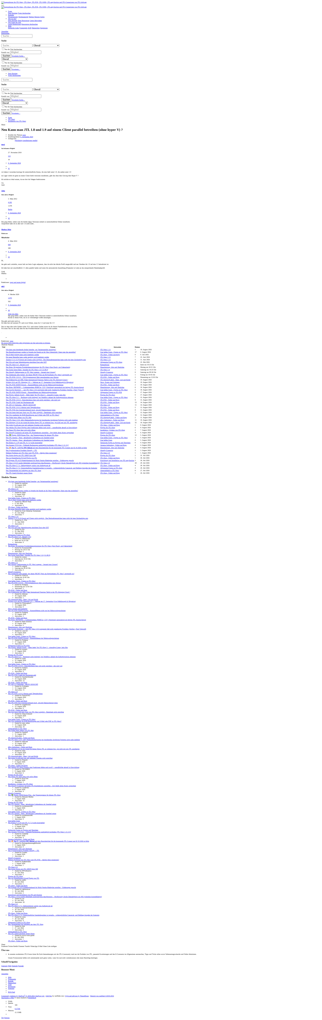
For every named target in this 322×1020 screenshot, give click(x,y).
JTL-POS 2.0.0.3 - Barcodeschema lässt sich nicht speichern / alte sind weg (33, 400)
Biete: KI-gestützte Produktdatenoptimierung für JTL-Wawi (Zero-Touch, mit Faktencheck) (38, 367)
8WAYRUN (32, 998)
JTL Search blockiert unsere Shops (19, 473)
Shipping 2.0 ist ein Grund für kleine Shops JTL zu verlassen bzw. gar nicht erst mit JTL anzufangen (41, 422)
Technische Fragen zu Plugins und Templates (115, 443)
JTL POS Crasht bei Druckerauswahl (20, 402)
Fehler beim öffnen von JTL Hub (18, 417)
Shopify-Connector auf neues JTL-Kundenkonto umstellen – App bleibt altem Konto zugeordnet (40, 433)
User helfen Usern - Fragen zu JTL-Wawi (114, 352)
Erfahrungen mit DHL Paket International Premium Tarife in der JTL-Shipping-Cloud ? (37, 380)
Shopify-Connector (106, 372)
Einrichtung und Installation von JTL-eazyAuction (117, 460)
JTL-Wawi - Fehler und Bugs (110, 425)
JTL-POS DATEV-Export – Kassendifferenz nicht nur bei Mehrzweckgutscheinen (34, 385)
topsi (24, 135)
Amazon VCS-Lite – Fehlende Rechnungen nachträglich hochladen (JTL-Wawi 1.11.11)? (37, 445)
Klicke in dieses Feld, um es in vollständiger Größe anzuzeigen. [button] (29, 317)
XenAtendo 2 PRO (7, 998)
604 (9, 245)
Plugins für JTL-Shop (107, 395)
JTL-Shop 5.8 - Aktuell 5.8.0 (17, 365)
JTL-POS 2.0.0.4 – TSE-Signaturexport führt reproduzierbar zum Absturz (32, 377)
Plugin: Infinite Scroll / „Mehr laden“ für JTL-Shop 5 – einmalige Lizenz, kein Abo (36, 395)
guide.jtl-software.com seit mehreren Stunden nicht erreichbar (28, 425)
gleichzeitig (19, 140)
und (17, 282)
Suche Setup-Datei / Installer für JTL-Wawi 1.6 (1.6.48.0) (27, 370)
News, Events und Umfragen (110, 382)
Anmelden (4, 974)
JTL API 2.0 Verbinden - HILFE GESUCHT (21, 405)
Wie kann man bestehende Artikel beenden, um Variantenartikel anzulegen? (31, 350)
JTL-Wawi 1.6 (105, 370)
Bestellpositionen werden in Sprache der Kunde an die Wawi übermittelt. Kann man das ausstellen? (41, 352)
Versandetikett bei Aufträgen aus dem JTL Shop (23, 470)
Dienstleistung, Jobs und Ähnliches (112, 367)
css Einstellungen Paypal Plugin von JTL (21, 458)
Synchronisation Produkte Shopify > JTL (21, 450)
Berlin (10, 209)
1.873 (10, 298)
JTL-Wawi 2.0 (105, 405)
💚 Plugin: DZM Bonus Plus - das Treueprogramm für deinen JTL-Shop (32, 435)
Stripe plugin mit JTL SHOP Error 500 (21, 455)
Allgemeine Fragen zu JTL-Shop (111, 362)
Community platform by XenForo (23, 996)
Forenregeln (12, 979)
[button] (2, 5)
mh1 (3, 286)
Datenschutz (12, 983)
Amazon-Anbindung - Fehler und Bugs (113, 445)
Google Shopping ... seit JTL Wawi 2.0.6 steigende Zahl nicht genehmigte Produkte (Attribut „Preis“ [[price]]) (45, 390)
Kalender (15, 966)
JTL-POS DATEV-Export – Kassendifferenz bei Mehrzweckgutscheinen (31, 392)
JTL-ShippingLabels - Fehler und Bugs (113, 417)
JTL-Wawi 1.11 (105, 350)
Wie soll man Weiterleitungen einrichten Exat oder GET (26, 362)
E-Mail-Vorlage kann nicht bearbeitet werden (22, 355)
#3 (9, 257)
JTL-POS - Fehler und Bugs (109, 377)
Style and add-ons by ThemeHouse (77, 996)
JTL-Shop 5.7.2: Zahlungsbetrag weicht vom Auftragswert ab (28, 465)
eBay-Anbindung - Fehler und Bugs (112, 420)
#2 (9, 218)
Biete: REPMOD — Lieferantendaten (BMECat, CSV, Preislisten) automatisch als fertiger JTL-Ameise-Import (45, 387)
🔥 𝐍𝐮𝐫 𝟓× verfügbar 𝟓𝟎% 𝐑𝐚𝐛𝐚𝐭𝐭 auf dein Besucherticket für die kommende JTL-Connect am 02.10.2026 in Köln (46, 448)
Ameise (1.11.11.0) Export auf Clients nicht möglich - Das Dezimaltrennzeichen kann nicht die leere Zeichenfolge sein (46, 360)
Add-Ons (49, 996)
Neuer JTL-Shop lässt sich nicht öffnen (20, 430)
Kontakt (21, 966)
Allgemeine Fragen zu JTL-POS (111, 392)
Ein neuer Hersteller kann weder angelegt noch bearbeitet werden (27, 357)
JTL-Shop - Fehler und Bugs (110, 355)
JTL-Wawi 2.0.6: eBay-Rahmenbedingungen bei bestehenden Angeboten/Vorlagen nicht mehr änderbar (42, 420)
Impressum (11, 986)
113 (9, 156)
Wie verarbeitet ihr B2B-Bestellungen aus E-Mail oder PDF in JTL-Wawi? (32, 415)
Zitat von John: (13, 314)
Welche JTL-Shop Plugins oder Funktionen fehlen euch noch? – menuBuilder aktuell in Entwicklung (41, 427)
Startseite (4, 966)
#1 (9, 168)
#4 (9, 310)
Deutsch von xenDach (102, 996)
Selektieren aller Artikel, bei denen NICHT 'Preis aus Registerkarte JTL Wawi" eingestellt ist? (39, 375)
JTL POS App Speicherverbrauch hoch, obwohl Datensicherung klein (31, 410)
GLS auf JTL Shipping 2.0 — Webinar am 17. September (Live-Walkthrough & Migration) (39, 382)
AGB (10, 985)
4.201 (10, 202)
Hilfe (9, 966)
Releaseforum (104, 365)
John (3, 191)
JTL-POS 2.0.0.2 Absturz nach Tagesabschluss (23, 407)
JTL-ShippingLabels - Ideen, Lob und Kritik (115, 380)
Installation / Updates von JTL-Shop (112, 430)
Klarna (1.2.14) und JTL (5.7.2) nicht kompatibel (24, 443)
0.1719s (17, 1009)
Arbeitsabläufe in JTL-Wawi (109, 415)
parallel (35, 140)
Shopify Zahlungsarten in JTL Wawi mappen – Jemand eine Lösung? (31, 372)
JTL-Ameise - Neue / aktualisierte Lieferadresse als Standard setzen (30, 438)
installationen (28, 140)
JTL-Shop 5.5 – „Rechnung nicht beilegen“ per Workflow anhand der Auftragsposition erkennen (39, 397)
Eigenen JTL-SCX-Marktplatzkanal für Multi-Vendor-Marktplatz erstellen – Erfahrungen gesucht (40, 460)
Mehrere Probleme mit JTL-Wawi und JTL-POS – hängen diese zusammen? (31, 453)
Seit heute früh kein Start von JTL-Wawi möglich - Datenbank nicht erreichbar (34, 412)
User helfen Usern (106, 440)
